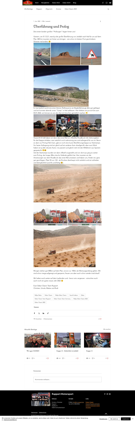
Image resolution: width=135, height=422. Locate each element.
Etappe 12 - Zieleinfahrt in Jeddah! (67, 351)
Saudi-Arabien (74, 295)
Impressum (34, 412)
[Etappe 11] (97, 340)
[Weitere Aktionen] (100, 21)
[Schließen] (133, 419)
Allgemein (49, 9)
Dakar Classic (48, 295)
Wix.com (56, 415)
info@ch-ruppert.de (78, 402)
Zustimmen (126, 419)
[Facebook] (103, 3)
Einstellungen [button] (103, 419)
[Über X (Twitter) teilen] (39, 313)
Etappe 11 (89, 351)
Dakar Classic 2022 (40, 302)
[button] (108, 9)
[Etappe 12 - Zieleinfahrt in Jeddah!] (67, 340)
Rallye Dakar (38, 295)
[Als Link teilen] (48, 313)
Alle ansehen (107, 329)
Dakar (82, 295)
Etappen (39, 9)
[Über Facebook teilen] (34, 313)
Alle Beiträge (28, 9)
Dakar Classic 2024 (71, 9)
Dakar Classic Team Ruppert (43, 299)
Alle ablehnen (114, 419)
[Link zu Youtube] (110, 3)
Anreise (58, 9)
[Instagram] (106, 3)
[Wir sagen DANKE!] (37, 340)
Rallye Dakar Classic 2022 (81, 299)
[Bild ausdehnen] (42, 54)
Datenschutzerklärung (10, 420)
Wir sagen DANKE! (33, 351)
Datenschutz (42, 412)
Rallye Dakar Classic (60, 295)
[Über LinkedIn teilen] (43, 313)
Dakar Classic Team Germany (62, 299)
